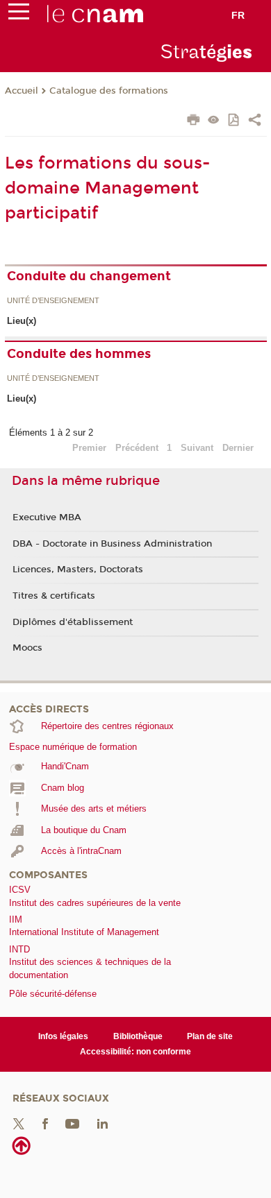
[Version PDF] (234, 121)
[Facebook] (45, 1123)
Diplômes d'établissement (73, 622)
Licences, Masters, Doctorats (78, 569)
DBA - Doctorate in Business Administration (112, 543)
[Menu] (18, 15)
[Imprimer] (193, 121)
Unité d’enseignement (53, 301)
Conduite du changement (89, 276)
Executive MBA (47, 517)
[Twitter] (19, 1123)
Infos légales (63, 1036)
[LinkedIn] (102, 1123)
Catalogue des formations (108, 90)
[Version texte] (214, 121)
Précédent (136, 448)
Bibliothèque (138, 1036)
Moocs (27, 647)
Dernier (238, 448)
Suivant (197, 448)
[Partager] (255, 121)
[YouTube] (72, 1123)
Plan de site (210, 1036)
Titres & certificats (54, 595)
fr (238, 15)
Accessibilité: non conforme (135, 1051)
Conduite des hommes (79, 353)
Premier (89, 448)
